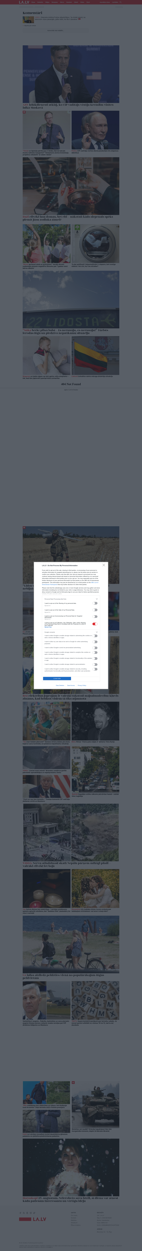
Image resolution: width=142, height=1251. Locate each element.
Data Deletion (60, 685)
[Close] (104, 566)
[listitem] (71, 599)
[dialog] (71, 625)
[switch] (94, 603)
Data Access (71, 685)
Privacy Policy (82, 685)
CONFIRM (57, 678)
